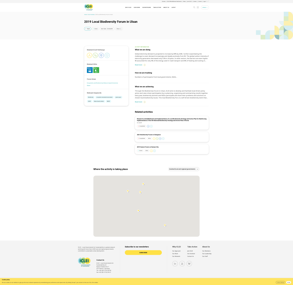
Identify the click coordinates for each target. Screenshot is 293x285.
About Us (166, 7)
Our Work (137, 7)
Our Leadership (206, 253)
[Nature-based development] (157, 138)
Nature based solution (99, 101)
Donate (163, 1)
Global (204, 7)
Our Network (146, 7)
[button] (128, 191)
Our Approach (176, 251)
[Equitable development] (154, 138)
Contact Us (190, 256)
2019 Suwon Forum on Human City (148, 147)
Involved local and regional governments (182, 169)
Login (204, 1)
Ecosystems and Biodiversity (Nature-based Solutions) (102, 83)
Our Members (206, 251)
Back (88, 28)
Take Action (157, 7)
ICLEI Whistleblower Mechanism (174, 1)
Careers (195, 1)
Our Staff (205, 256)
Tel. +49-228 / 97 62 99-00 (103, 270)
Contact (200, 1)
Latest (174, 7)
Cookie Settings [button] (280, 282)
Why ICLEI (128, 7)
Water (88, 85)
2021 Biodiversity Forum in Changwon (149, 134)
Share (118, 28)
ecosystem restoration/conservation (104, 97)
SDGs (149, 138)
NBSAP (108, 101)
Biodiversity (90, 97)
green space (118, 97)
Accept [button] (288, 282)
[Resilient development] (148, 126)
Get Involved (191, 253)
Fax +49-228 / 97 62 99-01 (103, 272)
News (184, 1)
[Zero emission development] (151, 126)
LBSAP (89, 101)
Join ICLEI (189, 1)
